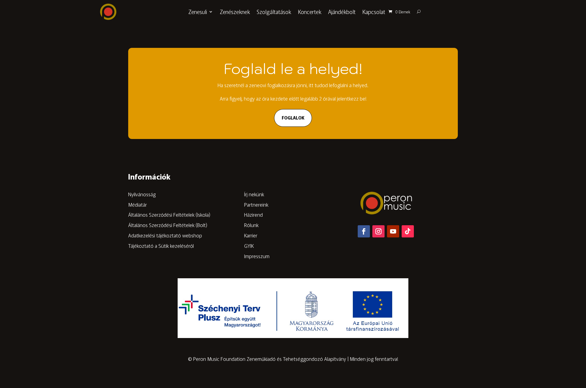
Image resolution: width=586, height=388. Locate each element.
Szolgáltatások (274, 12)
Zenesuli (197, 12)
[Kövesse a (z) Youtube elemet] (393, 231)
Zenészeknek (235, 12)
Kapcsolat (373, 12)
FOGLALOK (293, 118)
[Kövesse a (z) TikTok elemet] (408, 231)
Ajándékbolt (342, 12)
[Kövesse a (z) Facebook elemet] (364, 231)
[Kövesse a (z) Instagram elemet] (378, 231)
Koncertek (309, 12)
